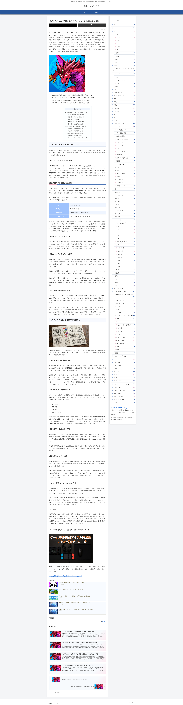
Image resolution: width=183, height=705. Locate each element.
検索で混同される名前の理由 (75, 133)
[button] (92, 25)
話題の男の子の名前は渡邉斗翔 (76, 117)
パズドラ (52, 618)
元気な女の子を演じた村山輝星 (76, 121)
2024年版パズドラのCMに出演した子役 (76, 112)
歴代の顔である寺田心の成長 (75, 124)
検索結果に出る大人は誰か (75, 135)
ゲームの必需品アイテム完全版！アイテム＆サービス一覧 (65, 576)
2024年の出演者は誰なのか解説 (76, 114)
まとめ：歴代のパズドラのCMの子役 (77, 138)
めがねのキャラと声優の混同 (75, 128)
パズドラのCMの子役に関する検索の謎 (76, 126)
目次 (75, 109)
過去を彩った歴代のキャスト (75, 119)
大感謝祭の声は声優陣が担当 (75, 131)
